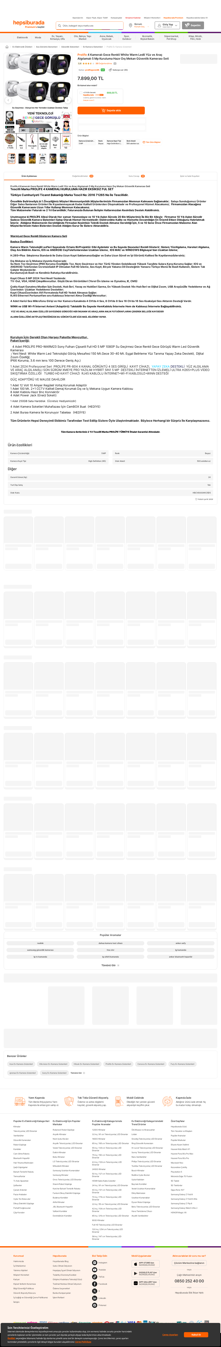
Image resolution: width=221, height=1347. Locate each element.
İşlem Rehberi (58, 1297)
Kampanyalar (116, 18)
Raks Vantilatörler (139, 1157)
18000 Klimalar (98, 1139)
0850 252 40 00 (189, 1281)
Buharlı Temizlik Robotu (23, 1172)
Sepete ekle (114, 110)
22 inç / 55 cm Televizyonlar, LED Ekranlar (110, 1204)
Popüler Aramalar (178, 1135)
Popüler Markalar (178, 1140)
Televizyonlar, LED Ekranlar (25, 1131)
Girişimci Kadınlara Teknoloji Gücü (67, 1279)
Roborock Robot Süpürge (63, 1130)
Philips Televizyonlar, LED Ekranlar (146, 1161)
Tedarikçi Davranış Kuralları (64, 1275)
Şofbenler (17, 1185)
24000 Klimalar (98, 1169)
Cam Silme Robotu (21, 1153)
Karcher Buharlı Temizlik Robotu (66, 1188)
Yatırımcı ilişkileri (20, 1270)
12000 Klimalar (98, 1130)
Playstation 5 (176, 1172)
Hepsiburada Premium (173, 18)
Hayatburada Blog (60, 1261)
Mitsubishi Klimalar (61, 1166)
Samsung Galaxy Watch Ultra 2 (184, 1208)
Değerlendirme (104, 63)
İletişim (16, 1302)
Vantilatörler (18, 1135)
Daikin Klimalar (59, 1152)
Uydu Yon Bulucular (21, 1199)
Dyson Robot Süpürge (141, 1202)
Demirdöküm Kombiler (62, 1216)
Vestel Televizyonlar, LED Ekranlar (67, 1148)
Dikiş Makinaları (138, 1193)
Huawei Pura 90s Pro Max (182, 1153)
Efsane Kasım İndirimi (180, 1144)
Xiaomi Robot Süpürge (62, 1184)
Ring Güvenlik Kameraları (142, 1143)
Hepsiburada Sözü (179, 1126)
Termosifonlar (19, 1176)
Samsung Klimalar (60, 1175)
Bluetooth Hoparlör (21, 1158)
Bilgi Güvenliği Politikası (23, 1288)
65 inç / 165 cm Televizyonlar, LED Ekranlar (110, 1143)
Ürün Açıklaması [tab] (29, 176)
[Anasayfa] (7, 47)
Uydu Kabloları (138, 1179)
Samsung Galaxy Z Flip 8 (181, 1203)
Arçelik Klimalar (59, 1134)
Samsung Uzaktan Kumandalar (66, 1170)
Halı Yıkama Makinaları (23, 1163)
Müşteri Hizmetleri (152, 18)
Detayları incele (88, 100)
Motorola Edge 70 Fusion (181, 1176)
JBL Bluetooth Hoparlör (63, 1206)
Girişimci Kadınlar (133, 18)
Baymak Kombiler (139, 1184)
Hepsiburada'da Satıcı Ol (197, 18)
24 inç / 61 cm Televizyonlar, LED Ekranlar (110, 1185)
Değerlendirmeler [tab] (82, 176)
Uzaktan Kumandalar (141, 1197)
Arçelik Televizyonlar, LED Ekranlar (68, 1143)
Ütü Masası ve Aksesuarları (143, 1130)
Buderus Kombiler (60, 1197)
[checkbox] (100, 96)
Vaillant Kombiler (60, 1211)
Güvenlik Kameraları (22, 1140)
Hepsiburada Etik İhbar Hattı (189, 1292)
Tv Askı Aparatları (20, 1181)
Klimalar (16, 1126)
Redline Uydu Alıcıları (141, 1175)
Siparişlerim (77, 18)
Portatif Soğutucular (22, 1208)
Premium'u (31, 27)
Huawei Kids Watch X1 (180, 1149)
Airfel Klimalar (59, 1202)
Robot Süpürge (19, 1144)
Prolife (82, 54)
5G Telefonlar (176, 1185)
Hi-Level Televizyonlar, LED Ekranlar (147, 1148)
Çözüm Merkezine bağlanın (189, 1263)
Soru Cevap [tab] (136, 176)
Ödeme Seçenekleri (61, 1288)
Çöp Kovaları (18, 1212)
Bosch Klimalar (138, 1170)
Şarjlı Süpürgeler (20, 1167)
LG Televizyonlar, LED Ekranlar (66, 1161)
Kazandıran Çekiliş (179, 1167)
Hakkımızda (18, 1261)
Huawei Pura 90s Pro (180, 1158)
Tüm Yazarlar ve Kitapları (181, 1131)
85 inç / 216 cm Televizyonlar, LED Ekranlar (110, 1216)
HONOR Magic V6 (178, 1212)
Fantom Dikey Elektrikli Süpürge (66, 1193)
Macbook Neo (177, 1163)
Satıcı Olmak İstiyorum (62, 1266)
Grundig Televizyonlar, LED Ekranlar (147, 1139)
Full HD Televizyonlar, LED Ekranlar (107, 1225)
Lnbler (134, 1134)
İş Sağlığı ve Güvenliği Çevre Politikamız (30, 1297)
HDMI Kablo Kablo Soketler (104, 1181)
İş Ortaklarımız (19, 1266)
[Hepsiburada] (28, 23)
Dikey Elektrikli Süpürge (23, 1203)
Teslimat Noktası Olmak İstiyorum (67, 1284)
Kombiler (17, 1149)
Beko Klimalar (59, 1157)
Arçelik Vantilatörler (140, 1216)
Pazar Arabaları (20, 1194)
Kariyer (16, 1279)
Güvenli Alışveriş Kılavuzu (24, 1293)
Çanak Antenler (20, 1190)
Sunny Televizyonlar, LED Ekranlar (146, 1152)
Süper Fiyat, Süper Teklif (97, 18)
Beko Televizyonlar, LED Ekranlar (146, 1206)
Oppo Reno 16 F (177, 1190)
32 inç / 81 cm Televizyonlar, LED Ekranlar (110, 1134)
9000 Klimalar (98, 1220)
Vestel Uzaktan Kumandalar (143, 1188)
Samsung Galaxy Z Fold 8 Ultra (184, 1199)
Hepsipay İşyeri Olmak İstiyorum (66, 1270)
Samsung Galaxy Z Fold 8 (182, 1194)
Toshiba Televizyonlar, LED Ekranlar (147, 1166)
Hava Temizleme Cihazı (142, 1211)
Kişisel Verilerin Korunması (24, 1284)
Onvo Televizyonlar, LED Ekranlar (67, 1179)
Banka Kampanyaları (62, 1293)
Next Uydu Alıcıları (60, 1139)
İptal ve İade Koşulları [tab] (189, 176)
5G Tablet (175, 1181)
